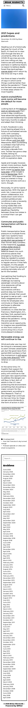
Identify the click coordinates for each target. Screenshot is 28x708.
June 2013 (6, 587)
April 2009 (6, 680)
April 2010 (6, 653)
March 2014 (7, 574)
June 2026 (7, 470)
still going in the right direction (14, 356)
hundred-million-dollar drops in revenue (13, 247)
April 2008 (6, 697)
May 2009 (6, 678)
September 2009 (9, 669)
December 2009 (9, 662)
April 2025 (6, 481)
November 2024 (9, 487)
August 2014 (7, 569)
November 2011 (8, 618)
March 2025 (7, 483)
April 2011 (6, 631)
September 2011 (9, 622)
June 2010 (6, 649)
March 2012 (7, 609)
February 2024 (8, 496)
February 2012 (8, 611)
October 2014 (8, 567)
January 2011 (7, 636)
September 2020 (9, 523)
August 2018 (7, 540)
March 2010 (7, 655)
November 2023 (9, 500)
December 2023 (9, 498)
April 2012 (6, 607)
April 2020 (6, 527)
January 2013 (8, 591)
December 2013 (9, 578)
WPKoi (19, 706)
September (13, 174)
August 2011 (7, 624)
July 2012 (6, 600)
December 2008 (9, 689)
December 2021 (9, 514)
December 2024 (9, 485)
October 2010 (8, 642)
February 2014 (8, 576)
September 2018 (9, 538)
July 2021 (6, 516)
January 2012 (8, 613)
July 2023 (6, 509)
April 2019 (6, 532)
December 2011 (8, 616)
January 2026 (8, 472)
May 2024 (6, 492)
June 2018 (6, 543)
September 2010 (9, 644)
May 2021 (6, 518)
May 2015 (6, 556)
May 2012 (6, 605)
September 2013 (9, 582)
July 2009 (6, 673)
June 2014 (7, 571)
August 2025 (7, 478)
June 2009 (7, 675)
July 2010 (6, 647)
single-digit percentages (12, 240)
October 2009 (8, 667)
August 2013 (7, 585)
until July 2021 (18, 140)
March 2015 (7, 560)
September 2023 (9, 505)
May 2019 (6, 529)
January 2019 (8, 534)
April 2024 (6, 494)
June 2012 (6, 602)
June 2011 (6, 627)
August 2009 (7, 671)
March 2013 (7, 589)
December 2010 (9, 638)
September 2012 (9, 596)
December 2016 (9, 549)
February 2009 (8, 684)
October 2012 (8, 593)
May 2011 (6, 629)
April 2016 (6, 551)
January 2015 (8, 565)
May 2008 (6, 695)
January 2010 (8, 660)
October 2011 (8, 620)
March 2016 (7, 554)
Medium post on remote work (14, 110)
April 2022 (6, 512)
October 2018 (8, 536)
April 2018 (6, 547)
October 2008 (8, 691)
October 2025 (8, 476)
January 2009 (8, 686)
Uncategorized (8, 439)
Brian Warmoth (14, 2)
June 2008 (7, 693)
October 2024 (8, 489)
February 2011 (8, 633)
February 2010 (8, 658)
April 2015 (6, 558)
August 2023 (7, 507)
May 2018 (6, 545)
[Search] (23, 6)
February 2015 (8, 562)
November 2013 (9, 580)
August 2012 (7, 598)
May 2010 (6, 651)
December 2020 (9, 520)
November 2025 (9, 474)
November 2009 (9, 664)
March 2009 (7, 682)
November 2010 (9, 640)
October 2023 (8, 503)
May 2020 (6, 525)
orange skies (6, 71)
